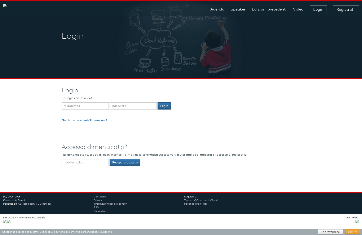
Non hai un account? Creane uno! (84, 120)
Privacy (98, 200)
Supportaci (100, 211)
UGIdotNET (44, 204)
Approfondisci (330, 232)
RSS (96, 207)
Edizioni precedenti (269, 9)
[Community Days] (36, 9)
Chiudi (352, 232)
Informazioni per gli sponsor (110, 204)
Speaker (238, 9)
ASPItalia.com (26, 204)
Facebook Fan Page (196, 204)
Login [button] (318, 10)
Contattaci (100, 197)
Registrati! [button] (346, 10)
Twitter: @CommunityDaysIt (201, 200)
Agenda (217, 9)
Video (298, 9)
